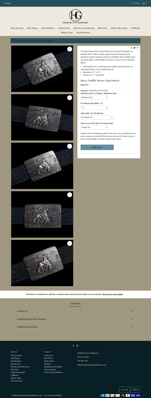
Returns (47, 364)
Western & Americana (84, 28)
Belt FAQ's (48, 358)
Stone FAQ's (49, 361)
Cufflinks (135, 28)
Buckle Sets (64, 28)
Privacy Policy (50, 370)
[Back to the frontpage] (13, 41)
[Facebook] (73, 345)
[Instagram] (77, 345)
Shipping (84, 91)
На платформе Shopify (53, 395)
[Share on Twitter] (135, 48)
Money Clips (67, 33)
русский (124, 390)
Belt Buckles (47, 28)
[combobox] (26, 3)
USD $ (136, 3)
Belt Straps (32, 28)
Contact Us (22, 311)
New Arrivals (17, 28)
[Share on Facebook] (131, 48)
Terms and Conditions (53, 372)
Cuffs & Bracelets (119, 28)
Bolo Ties (102, 28)
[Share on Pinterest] (137, 48)
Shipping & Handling (27, 327)
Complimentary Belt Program (31, 319)
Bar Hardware (83, 33)
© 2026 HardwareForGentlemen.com (26, 395)
